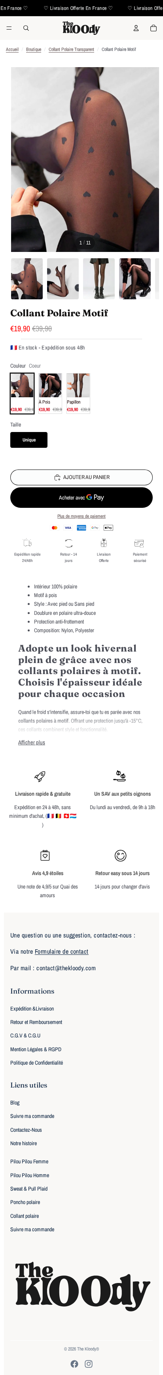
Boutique (33, 49)
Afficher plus (31, 742)
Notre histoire (23, 1143)
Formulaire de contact (62, 951)
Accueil (12, 49)
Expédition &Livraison (32, 1008)
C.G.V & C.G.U (25, 1035)
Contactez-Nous (26, 1129)
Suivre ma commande (32, 1116)
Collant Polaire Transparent (71, 49)
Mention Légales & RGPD (35, 1049)
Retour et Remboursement (36, 1022)
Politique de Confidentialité (36, 1062)
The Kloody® (88, 1349)
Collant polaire (24, 1215)
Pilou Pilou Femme (29, 1161)
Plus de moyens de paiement (81, 516)
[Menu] (9, 28)
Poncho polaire (25, 1202)
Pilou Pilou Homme (29, 1175)
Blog (14, 1102)
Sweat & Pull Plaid (28, 1188)
